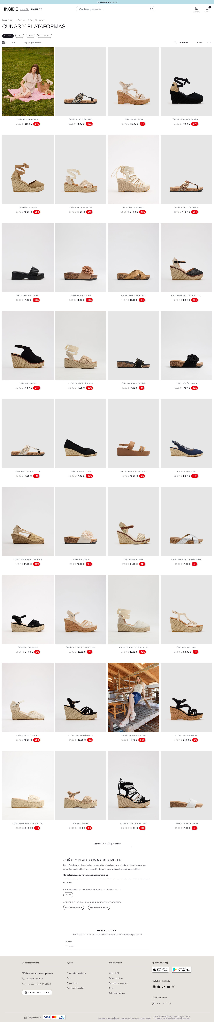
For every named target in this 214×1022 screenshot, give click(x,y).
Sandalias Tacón (73, 907)
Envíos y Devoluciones (76, 973)
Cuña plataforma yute (28, 119)
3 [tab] (8, 50)
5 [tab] (11, 50)
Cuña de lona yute (28, 207)
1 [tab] (5, 50)
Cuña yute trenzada (133, 559)
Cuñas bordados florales (80, 383)
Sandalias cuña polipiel (27, 295)
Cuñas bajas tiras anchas (133, 295)
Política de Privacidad (106, 1018)
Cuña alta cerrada (28, 383)
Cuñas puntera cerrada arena (28, 559)
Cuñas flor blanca (80, 559)
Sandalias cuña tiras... (133, 207)
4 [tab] (9, 50)
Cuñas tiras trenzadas (186, 735)
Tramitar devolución (75, 988)
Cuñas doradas (80, 823)
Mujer (24, 9)
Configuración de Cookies (141, 1018)
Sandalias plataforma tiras (133, 735)
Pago (69, 978)
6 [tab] (12, 50)
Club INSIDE (114, 973)
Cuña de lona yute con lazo (186, 119)
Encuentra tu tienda (38, 992)
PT (164, 1003)
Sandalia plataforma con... (133, 471)
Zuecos (30, 36)
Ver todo (7, 36)
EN (170, 1003)
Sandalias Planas (99, 907)
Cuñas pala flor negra (186, 383)
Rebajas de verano (117, 993)
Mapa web (186, 1018)
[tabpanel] (28, 81)
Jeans (68, 895)
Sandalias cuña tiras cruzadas (80, 647)
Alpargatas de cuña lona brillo (186, 295)
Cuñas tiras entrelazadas (80, 735)
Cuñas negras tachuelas (133, 383)
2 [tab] (6, 50)
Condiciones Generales (162, 1018)
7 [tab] (14, 50)
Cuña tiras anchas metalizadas (186, 559)
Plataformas (44, 36)
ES (159, 1003)
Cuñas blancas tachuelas (186, 823)
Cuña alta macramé (186, 647)
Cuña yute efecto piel (80, 471)
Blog (111, 988)
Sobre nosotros (116, 978)
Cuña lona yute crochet (80, 207)
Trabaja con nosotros (118, 983)
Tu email (69, 942)
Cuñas (20, 36)
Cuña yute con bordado (27, 735)
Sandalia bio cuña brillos (186, 207)
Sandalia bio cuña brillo (80, 119)
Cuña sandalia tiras (133, 119)
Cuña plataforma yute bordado (28, 823)
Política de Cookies (122, 1018)
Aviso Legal (176, 1018)
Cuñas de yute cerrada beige (133, 647)
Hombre (37, 9)
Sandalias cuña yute (28, 647)
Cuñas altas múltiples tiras (133, 823)
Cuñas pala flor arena (80, 295)
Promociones (72, 983)
